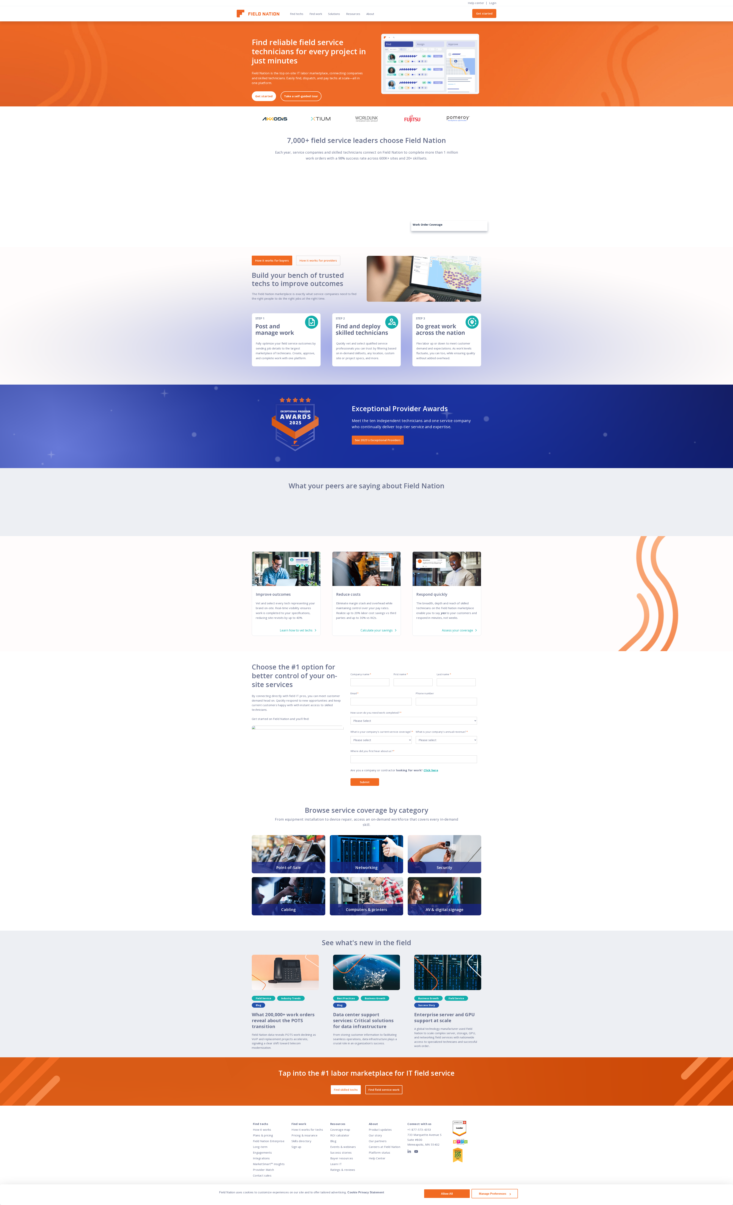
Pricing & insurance (304, 1135)
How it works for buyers (272, 260)
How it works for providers (318, 260)
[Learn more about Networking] (367, 854)
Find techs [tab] (296, 14)
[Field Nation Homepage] (260, 13)
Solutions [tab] (334, 14)
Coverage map (340, 1129)
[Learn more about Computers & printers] (367, 896)
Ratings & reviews (342, 1170)
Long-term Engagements (262, 1149)
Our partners (378, 1141)
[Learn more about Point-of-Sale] (288, 854)
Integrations (261, 1158)
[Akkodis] (275, 119)
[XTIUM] (320, 119)
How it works (262, 1129)
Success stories (341, 1152)
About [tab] (370, 14)
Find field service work (383, 1090)
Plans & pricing (263, 1135)
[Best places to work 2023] (464, 1142)
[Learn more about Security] (444, 854)
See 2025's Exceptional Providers (378, 440)
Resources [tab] (353, 14)
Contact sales (262, 1175)
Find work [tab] (315, 14)
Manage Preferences (492, 1193)
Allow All (447, 1193)
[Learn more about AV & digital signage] (444, 896)
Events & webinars (343, 1147)
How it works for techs (307, 1129)
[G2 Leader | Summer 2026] (464, 1129)
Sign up (296, 1147)
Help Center (377, 1158)
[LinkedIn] (410, 1152)
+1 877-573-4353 (419, 1129)
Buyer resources (341, 1158)
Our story (375, 1135)
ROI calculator (339, 1135)
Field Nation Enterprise (268, 1141)
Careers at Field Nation (384, 1147)
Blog (333, 1141)
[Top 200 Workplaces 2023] (464, 1155)
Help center (476, 3)
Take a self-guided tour (301, 96)
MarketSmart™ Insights (269, 1164)
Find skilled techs (346, 1090)
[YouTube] (416, 1152)
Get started (484, 13)
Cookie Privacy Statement (365, 1192)
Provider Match (263, 1170)
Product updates (380, 1129)
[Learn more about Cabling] (288, 896)
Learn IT (336, 1164)
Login (492, 3)
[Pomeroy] (458, 119)
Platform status (379, 1152)
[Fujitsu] (412, 119)
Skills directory (301, 1141)
